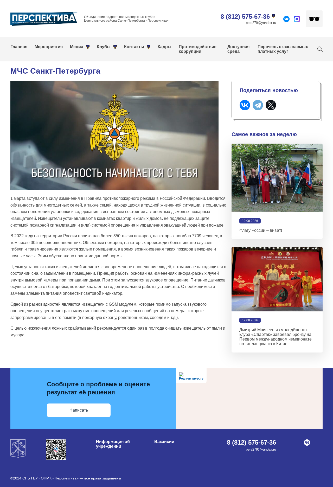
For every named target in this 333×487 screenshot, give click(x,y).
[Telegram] (258, 105)
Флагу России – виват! (260, 230)
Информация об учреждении (113, 443)
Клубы (104, 46)
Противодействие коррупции (197, 49)
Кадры (164, 46)
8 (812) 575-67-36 (245, 16)
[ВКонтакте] (245, 105)
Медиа (76, 46)
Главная (18, 46)
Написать (78, 410)
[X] (271, 105)
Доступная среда (238, 49)
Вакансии (164, 441)
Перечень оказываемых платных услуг (283, 49)
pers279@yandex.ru (261, 23)
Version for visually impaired (314, 18)
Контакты (134, 46)
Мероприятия (49, 46)
